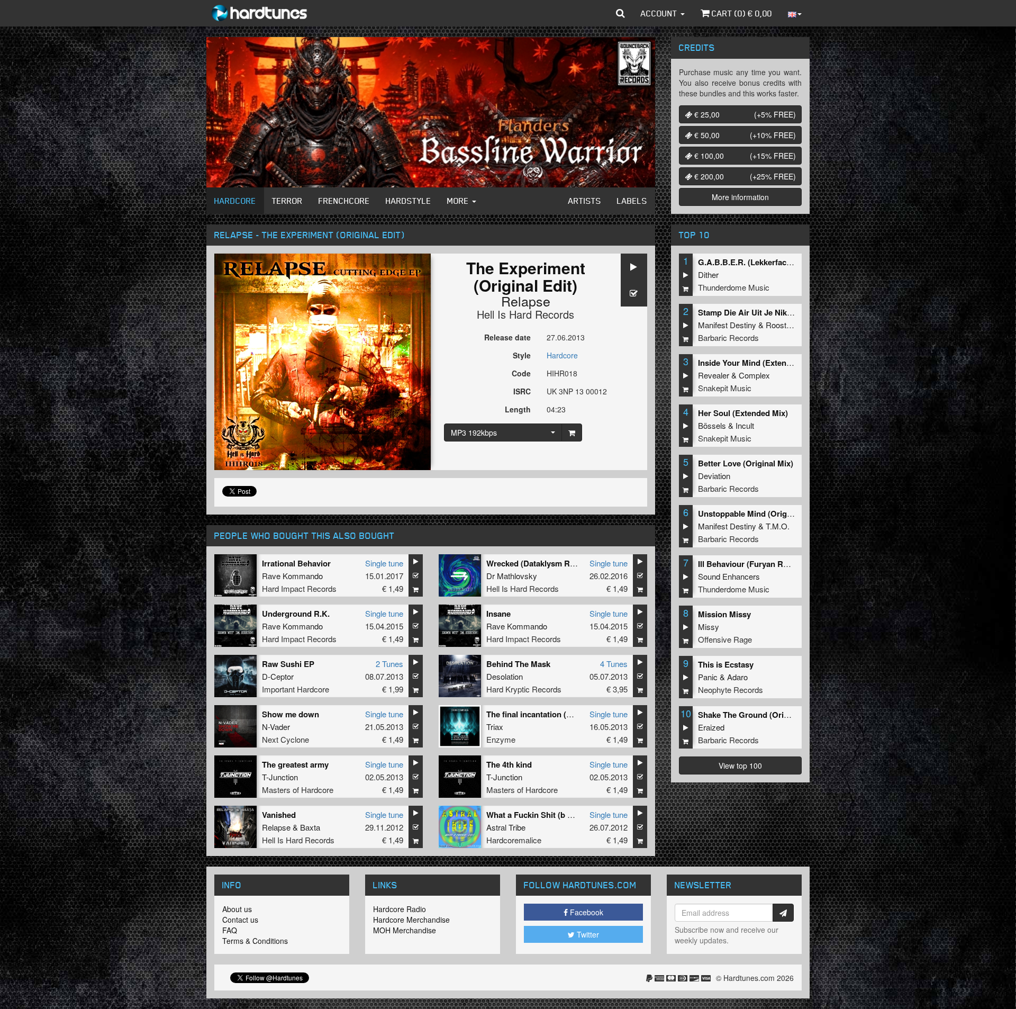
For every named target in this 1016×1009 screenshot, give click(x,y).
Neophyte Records (730, 689)
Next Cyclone (285, 739)
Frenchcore (344, 200)
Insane (498, 613)
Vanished (279, 815)
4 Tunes (614, 663)
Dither (708, 274)
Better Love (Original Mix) (745, 463)
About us (237, 909)
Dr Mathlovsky (511, 575)
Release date (507, 337)
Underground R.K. (296, 613)
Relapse (525, 300)
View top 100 (740, 765)
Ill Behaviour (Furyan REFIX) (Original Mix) (777, 564)
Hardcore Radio (399, 909)
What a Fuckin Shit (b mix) (534, 815)
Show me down (290, 714)
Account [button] (660, 13)
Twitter (587, 934)
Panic (708, 676)
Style (522, 355)
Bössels (712, 425)
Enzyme (500, 739)
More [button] (459, 200)
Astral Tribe (505, 827)
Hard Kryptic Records (523, 689)
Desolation (504, 676)
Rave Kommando (292, 575)
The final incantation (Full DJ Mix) (548, 714)
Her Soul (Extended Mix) (743, 413)
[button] (620, 13)
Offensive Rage (725, 639)
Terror (287, 200)
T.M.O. (778, 525)
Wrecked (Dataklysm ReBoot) (540, 563)
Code (521, 373)
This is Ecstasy (726, 664)
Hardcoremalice (513, 839)
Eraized (711, 727)
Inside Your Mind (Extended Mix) (758, 362)
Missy (708, 626)
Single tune (384, 563)
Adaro (737, 676)
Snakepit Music (724, 387)
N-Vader (276, 726)
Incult (745, 425)
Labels (632, 200)
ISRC (522, 391)
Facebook (585, 912)
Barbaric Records (728, 337)
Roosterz (781, 324)
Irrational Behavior (296, 563)
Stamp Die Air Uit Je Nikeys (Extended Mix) (777, 312)
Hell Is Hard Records (525, 314)
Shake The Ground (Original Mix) (759, 714)
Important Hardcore (295, 689)
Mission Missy (724, 614)
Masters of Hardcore (297, 789)
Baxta (310, 827)
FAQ (229, 930)
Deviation (714, 475)
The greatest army (295, 764)
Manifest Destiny (727, 324)
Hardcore (235, 200)
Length (518, 409)
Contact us (240, 919)
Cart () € (741, 13)
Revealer (713, 375)
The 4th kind (509, 764)
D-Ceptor (278, 676)
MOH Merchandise (404, 930)
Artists (584, 200)
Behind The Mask (518, 664)
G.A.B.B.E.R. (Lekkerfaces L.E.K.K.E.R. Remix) (784, 262)
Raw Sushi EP (288, 664)
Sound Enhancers (729, 576)
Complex (754, 375)
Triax (494, 726)
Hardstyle (408, 200)
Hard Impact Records (299, 588)
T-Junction (280, 776)
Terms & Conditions (255, 940)
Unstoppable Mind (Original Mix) (758, 513)
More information (740, 197)
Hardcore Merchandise (411, 919)
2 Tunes (389, 663)
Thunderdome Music (733, 287)
